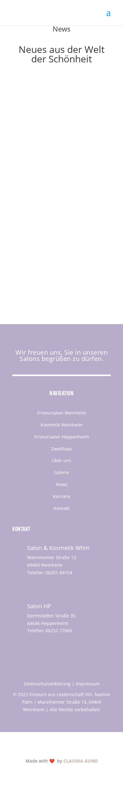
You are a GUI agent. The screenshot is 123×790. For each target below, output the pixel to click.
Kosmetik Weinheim (62, 425)
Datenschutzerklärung (47, 684)
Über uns (61, 460)
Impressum (88, 684)
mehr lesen (31, 182)
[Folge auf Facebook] (28, 586)
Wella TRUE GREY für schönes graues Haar (54, 227)
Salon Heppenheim (39, 150)
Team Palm (39, 143)
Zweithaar (61, 449)
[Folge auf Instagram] (41, 586)
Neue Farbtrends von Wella (51, 136)
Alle (92, 143)
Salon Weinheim (78, 150)
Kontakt (62, 508)
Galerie (61, 472)
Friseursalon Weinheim (61, 413)
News (61, 484)
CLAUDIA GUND (80, 761)
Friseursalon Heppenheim (61, 437)
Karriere (61, 496)
